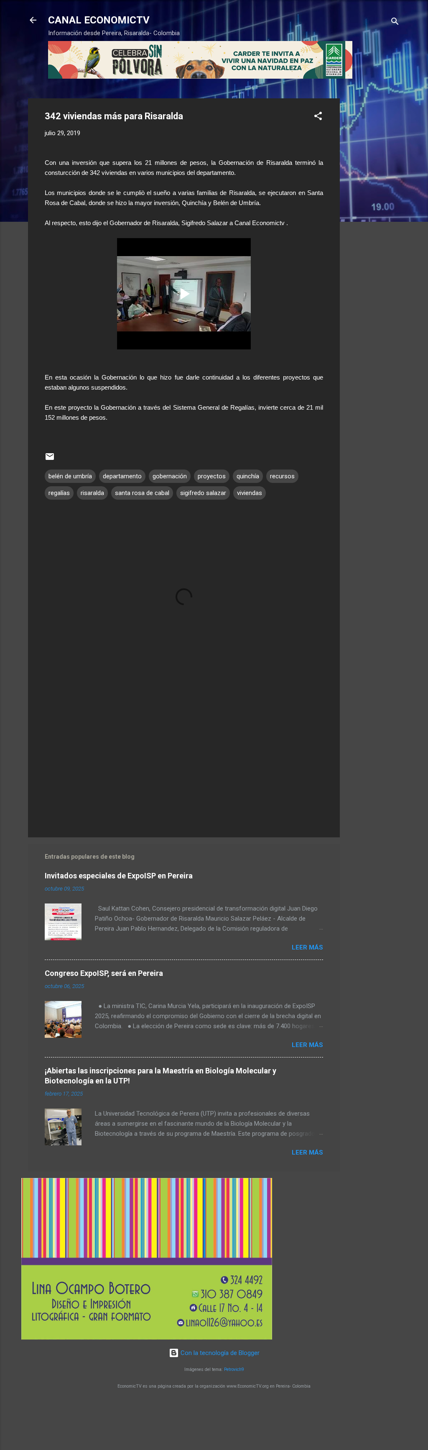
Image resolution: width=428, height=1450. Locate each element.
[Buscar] (395, 23)
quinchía (248, 476)
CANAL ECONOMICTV (99, 20)
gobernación (170, 476)
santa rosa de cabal (142, 493)
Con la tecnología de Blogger (219, 1353)
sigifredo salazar (203, 493)
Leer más (307, 947)
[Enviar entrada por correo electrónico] (50, 459)
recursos (282, 476)
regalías (59, 493)
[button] (318, 117)
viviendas (249, 493)
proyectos (212, 476)
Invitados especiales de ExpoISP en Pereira (119, 875)
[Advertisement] (373, 223)
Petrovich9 (234, 1369)
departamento (122, 476)
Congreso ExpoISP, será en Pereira (104, 973)
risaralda (92, 493)
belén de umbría (70, 476)
